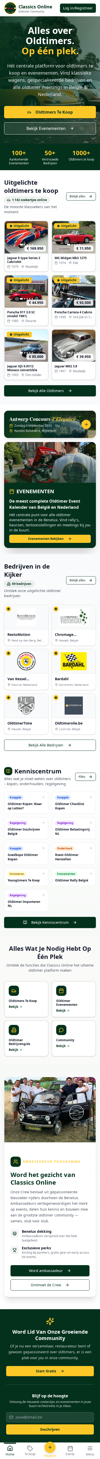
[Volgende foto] (42, 237)
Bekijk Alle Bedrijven (45, 745)
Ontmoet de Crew (46, 1284)
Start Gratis (46, 1371)
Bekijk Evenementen (46, 128)
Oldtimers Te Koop (54, 112)
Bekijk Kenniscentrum (50, 922)
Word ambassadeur (46, 1270)
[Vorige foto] (9, 237)
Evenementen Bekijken (46, 539)
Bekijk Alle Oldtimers (46, 390)
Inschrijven (50, 1429)
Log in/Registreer (78, 8)
